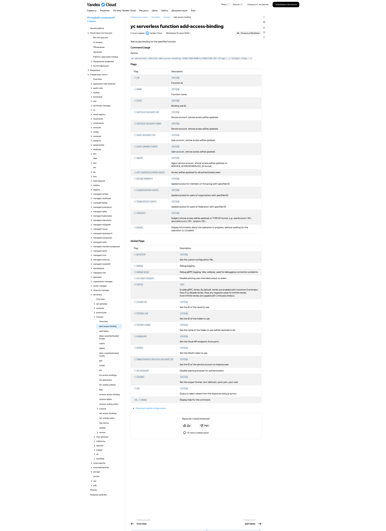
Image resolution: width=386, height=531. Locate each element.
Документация (179, 10)
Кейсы (164, 10)
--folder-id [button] (141, 313)
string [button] (175, 77)
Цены (155, 10)
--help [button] (142, 400)
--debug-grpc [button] (141, 272)
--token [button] (138, 348)
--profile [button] (139, 254)
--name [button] (138, 89)
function (166, 17)
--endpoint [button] (140, 336)
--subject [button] (139, 213)
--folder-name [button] (142, 325)
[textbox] (225, 4)
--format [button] (139, 377)
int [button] (182, 284)
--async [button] (138, 227)
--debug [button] (138, 266)
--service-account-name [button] (147, 123)
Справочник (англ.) (139, 17)
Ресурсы (143, 10)
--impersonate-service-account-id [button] (153, 359)
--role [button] (138, 100)
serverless (155, 17)
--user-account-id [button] (144, 135)
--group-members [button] (143, 178)
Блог (193, 10)
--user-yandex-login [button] (145, 146)
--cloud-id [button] (140, 302)
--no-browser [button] (141, 370)
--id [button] (136, 77)
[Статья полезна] (264, 27)
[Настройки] (264, 22)
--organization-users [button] (146, 190)
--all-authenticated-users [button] (149, 172)
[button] (238, 4)
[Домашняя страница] (103, 4)
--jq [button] (136, 388)
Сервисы (91, 10)
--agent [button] (138, 158)
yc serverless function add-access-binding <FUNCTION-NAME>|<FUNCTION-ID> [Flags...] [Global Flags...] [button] (191, 58)
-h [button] (135, 400)
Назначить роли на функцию (151, 408)
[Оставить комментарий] (264, 37)
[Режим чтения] (264, 17)
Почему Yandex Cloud (124, 10)
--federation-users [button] (145, 201)
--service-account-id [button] (146, 112)
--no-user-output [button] (144, 278)
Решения (104, 10)
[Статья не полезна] (264, 32)
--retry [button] (138, 284)
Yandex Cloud (156, 33)
